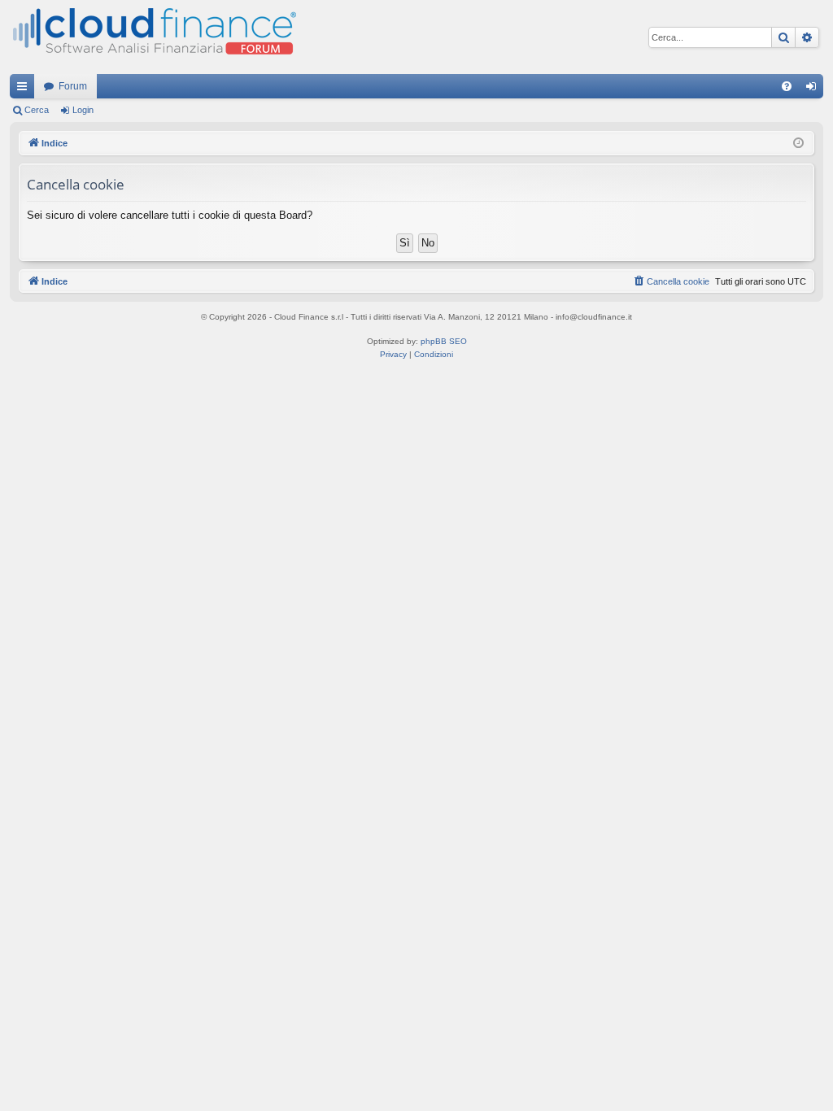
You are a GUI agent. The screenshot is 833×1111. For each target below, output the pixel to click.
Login (83, 110)
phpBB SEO (444, 341)
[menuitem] (786, 86)
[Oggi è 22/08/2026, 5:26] (798, 143)
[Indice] (153, 37)
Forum (73, 86)
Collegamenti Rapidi (25, 89)
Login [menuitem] (814, 89)
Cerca (36, 110)
